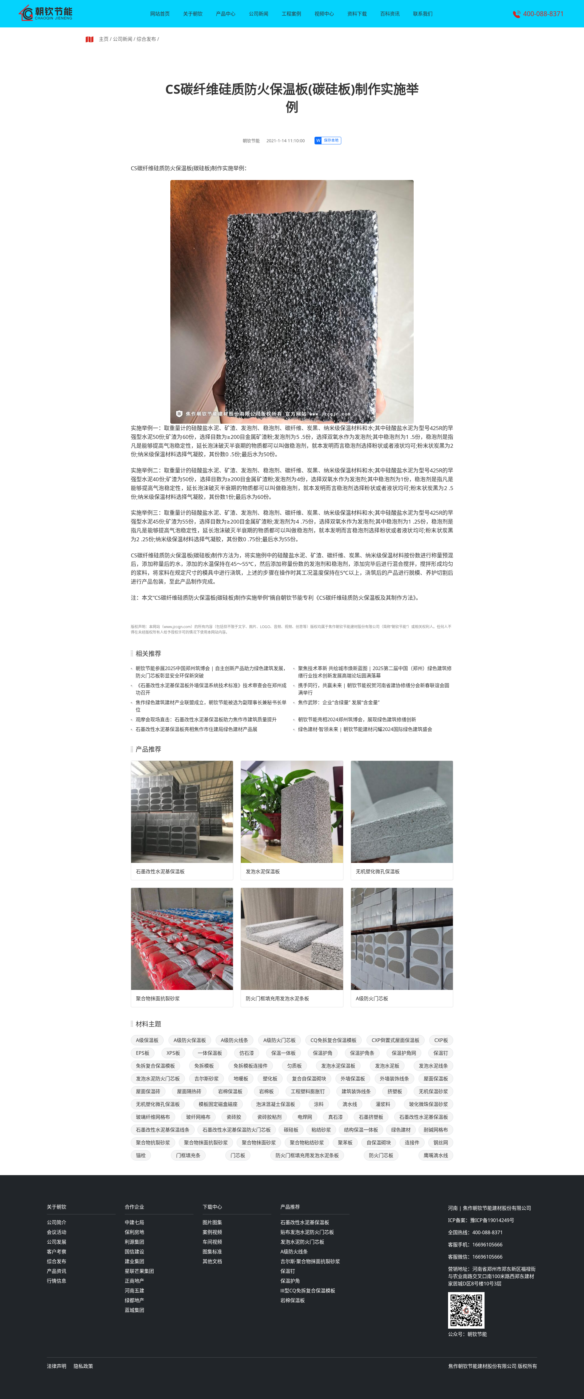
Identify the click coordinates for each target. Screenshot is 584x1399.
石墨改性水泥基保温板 (160, 871)
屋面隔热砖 (189, 1091)
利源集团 (134, 1241)
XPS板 (173, 1053)
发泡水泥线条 (433, 1065)
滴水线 (349, 1104)
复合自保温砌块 (309, 1078)
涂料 (319, 1104)
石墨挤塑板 (371, 1117)
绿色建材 (401, 1129)
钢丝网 (440, 1142)
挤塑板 (395, 1091)
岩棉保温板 (230, 1091)
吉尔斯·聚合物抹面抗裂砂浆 (310, 1261)
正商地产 (134, 1280)
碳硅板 (291, 1129)
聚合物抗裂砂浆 (153, 1142)
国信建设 (134, 1251)
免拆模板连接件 (251, 1065)
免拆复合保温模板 (155, 1065)
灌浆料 (383, 1104)
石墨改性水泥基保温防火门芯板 (237, 1129)
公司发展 (56, 1241)
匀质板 (294, 1065)
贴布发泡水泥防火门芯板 (307, 1232)
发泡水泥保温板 (263, 871)
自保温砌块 (379, 1142)
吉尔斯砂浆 (206, 1078)
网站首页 (160, 13)
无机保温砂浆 (433, 1091)
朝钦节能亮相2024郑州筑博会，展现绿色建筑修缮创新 (357, 719)
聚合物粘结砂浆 (307, 1142)
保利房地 (134, 1232)
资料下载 (357, 13)
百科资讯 (390, 13)
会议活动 (56, 1232)
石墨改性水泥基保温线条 (162, 1129)
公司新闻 (258, 13)
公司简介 (56, 1222)
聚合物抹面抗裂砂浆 (158, 998)
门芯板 (238, 1155)
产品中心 (225, 13)
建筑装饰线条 (356, 1091)
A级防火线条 (234, 1040)
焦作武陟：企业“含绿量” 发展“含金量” (339, 702)
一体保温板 (210, 1053)
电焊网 (304, 1117)
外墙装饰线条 (394, 1078)
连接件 (412, 1142)
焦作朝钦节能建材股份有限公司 (497, 1208)
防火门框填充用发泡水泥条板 (277, 998)
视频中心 (324, 13)
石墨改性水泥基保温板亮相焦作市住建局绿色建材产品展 (196, 729)
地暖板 (241, 1078)
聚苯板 (345, 1142)
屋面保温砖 (148, 1091)
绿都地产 (134, 1300)
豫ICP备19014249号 (492, 1220)
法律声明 (56, 1366)
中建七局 (134, 1222)
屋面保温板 (436, 1078)
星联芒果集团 (139, 1271)
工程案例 (291, 13)
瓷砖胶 (234, 1117)
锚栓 (141, 1155)
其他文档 (212, 1261)
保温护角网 (404, 1053)
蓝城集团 (134, 1310)
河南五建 (134, 1290)
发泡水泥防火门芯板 (158, 1078)
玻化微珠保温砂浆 (428, 1104)
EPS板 (142, 1053)
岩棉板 (266, 1091)
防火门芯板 (381, 1155)
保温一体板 (283, 1053)
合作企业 (134, 1207)
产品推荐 (290, 1207)
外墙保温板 (353, 1078)
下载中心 (212, 1207)
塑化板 (270, 1078)
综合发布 (146, 39)
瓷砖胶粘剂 (269, 1117)
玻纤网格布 (198, 1117)
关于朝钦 (193, 13)
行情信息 (56, 1280)
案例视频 (212, 1232)
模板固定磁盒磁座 (218, 1104)
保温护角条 (362, 1053)
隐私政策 (83, 1366)
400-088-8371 (543, 13)
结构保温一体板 (361, 1129)
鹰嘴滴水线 (436, 1155)
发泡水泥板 (387, 1065)
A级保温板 (147, 1040)
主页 (104, 39)
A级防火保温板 (190, 1040)
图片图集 (212, 1222)
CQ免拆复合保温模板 (333, 1040)
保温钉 (440, 1053)
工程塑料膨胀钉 (308, 1091)
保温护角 (322, 1053)
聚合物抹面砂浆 (259, 1142)
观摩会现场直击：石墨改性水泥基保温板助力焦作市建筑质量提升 (206, 719)
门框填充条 (188, 1155)
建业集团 (134, 1261)
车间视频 (212, 1241)
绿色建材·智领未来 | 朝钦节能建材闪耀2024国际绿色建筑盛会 (365, 729)
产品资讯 (56, 1271)
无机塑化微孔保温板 (378, 871)
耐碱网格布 (436, 1129)
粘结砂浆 (321, 1129)
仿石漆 (246, 1053)
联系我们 (423, 13)
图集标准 (212, 1251)
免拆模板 (204, 1065)
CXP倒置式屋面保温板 (395, 1040)
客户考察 (56, 1251)
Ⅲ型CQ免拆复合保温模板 (307, 1290)
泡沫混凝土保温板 (275, 1104)
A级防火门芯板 (372, 998)
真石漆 (335, 1117)
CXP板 (441, 1040)
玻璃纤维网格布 (153, 1117)
